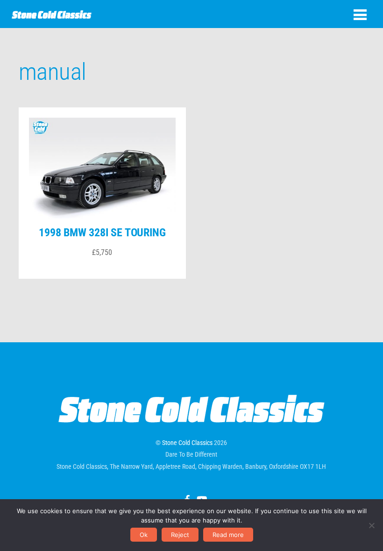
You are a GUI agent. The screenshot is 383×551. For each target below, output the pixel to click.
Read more (228, 534)
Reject (180, 534)
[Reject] (371, 525)
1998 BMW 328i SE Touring (102, 232)
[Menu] (360, 14)
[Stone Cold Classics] (52, 13)
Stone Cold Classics (187, 442)
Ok (144, 534)
